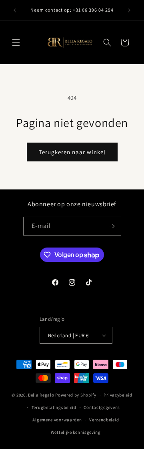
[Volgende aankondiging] (129, 10)
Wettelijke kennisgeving (76, 432)
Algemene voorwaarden (57, 420)
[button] (16, 42)
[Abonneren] (112, 226)
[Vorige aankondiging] (15, 10)
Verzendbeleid (104, 420)
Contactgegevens (102, 407)
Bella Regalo (41, 395)
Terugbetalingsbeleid (54, 407)
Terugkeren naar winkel (72, 152)
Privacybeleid (118, 395)
